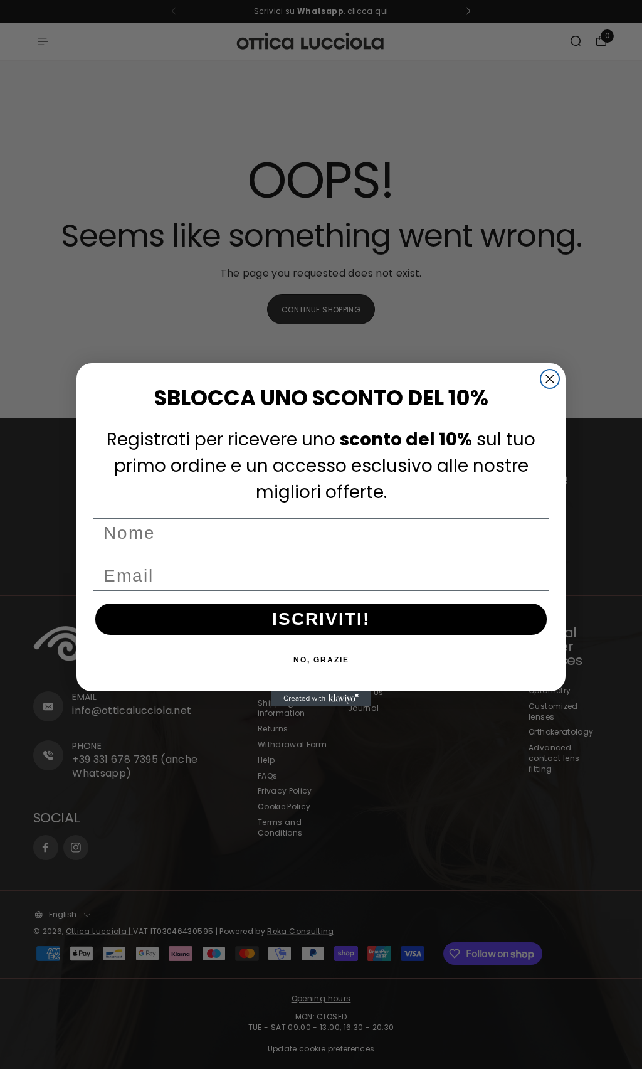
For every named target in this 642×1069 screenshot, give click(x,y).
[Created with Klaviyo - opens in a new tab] (321, 698)
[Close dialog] (549, 379)
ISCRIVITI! (321, 619)
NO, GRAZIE (321, 660)
